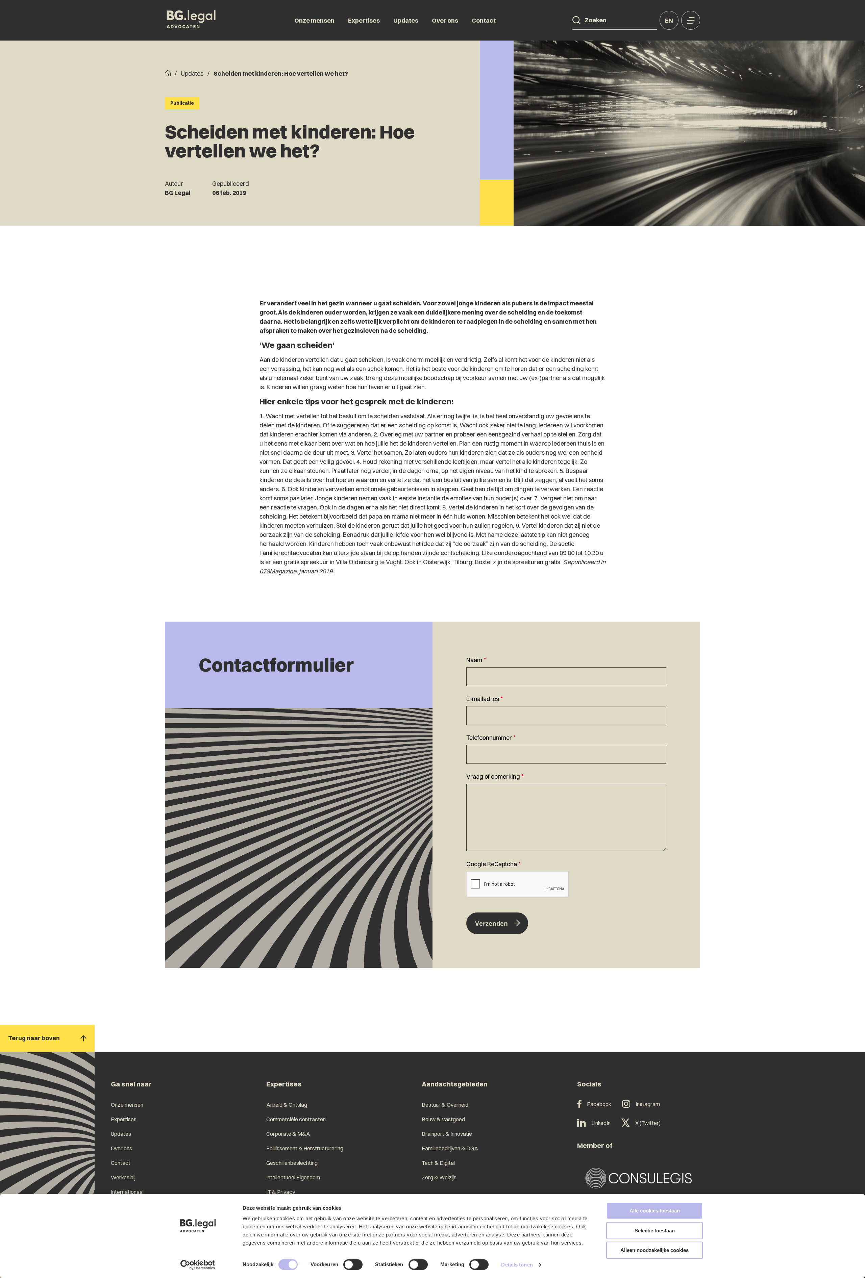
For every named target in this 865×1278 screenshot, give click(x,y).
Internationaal (127, 1191)
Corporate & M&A (288, 1133)
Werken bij (123, 1177)
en (669, 20)
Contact (484, 20)
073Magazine (278, 571)
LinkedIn (601, 1123)
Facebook (599, 1104)
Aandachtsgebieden (455, 1084)
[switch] (353, 1264)
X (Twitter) (648, 1123)
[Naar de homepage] (191, 20)
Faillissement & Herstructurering (304, 1148)
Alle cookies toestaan (654, 1210)
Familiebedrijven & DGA (450, 1148)
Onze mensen (314, 20)
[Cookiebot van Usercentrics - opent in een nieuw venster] (197, 1265)
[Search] (576, 20)
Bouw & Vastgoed (443, 1119)
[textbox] (566, 670)
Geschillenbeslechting (292, 1162)
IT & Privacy (280, 1191)
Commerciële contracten (296, 1119)
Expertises (364, 20)
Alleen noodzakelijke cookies (654, 1250)
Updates (405, 20)
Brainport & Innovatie (447, 1133)
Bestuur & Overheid (445, 1104)
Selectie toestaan (655, 1230)
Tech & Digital (438, 1162)
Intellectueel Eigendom (293, 1177)
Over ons (445, 20)
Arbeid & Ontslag (286, 1104)
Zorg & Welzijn (439, 1177)
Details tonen (517, 1265)
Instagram (648, 1104)
